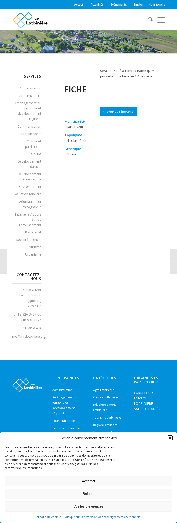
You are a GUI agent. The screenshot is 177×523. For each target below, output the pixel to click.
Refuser (88, 494)
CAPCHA (35, 154)
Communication (29, 126)
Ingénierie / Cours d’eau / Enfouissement (28, 219)
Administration (30, 88)
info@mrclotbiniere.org (29, 336)
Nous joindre (157, 4)
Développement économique (29, 176)
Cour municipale (29, 134)
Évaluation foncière (27, 194)
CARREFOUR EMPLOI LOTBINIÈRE (143, 398)
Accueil (78, 4)
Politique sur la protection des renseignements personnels (102, 517)
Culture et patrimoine (33, 144)
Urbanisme (33, 254)
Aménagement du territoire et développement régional (28, 111)
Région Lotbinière (105, 425)
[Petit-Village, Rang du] (3, 261)
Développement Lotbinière (104, 407)
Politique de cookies (48, 517)
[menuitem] (79, 4)
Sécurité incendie (28, 239)
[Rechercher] (148, 19)
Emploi (138, 4)
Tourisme (34, 247)
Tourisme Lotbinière (107, 417)
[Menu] (159, 19)
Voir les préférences (88, 506)
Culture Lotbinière (105, 397)
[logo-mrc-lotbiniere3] (30, 19)
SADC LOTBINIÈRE (148, 409)
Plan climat (33, 232)
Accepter (88, 481)
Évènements (119, 4)
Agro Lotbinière (103, 390)
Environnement (30, 186)
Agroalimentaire (29, 95)
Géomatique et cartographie (30, 204)
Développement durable (29, 164)
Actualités (97, 4)
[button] (170, 438)
